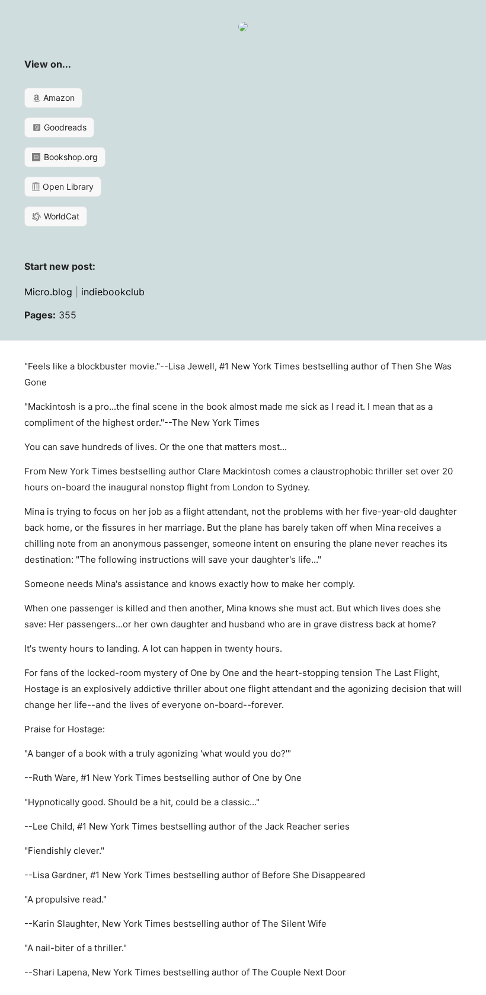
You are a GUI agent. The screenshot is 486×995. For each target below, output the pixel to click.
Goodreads (64, 127)
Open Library (67, 186)
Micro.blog (48, 292)
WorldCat (60, 216)
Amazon (58, 98)
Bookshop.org (69, 157)
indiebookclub (113, 292)
